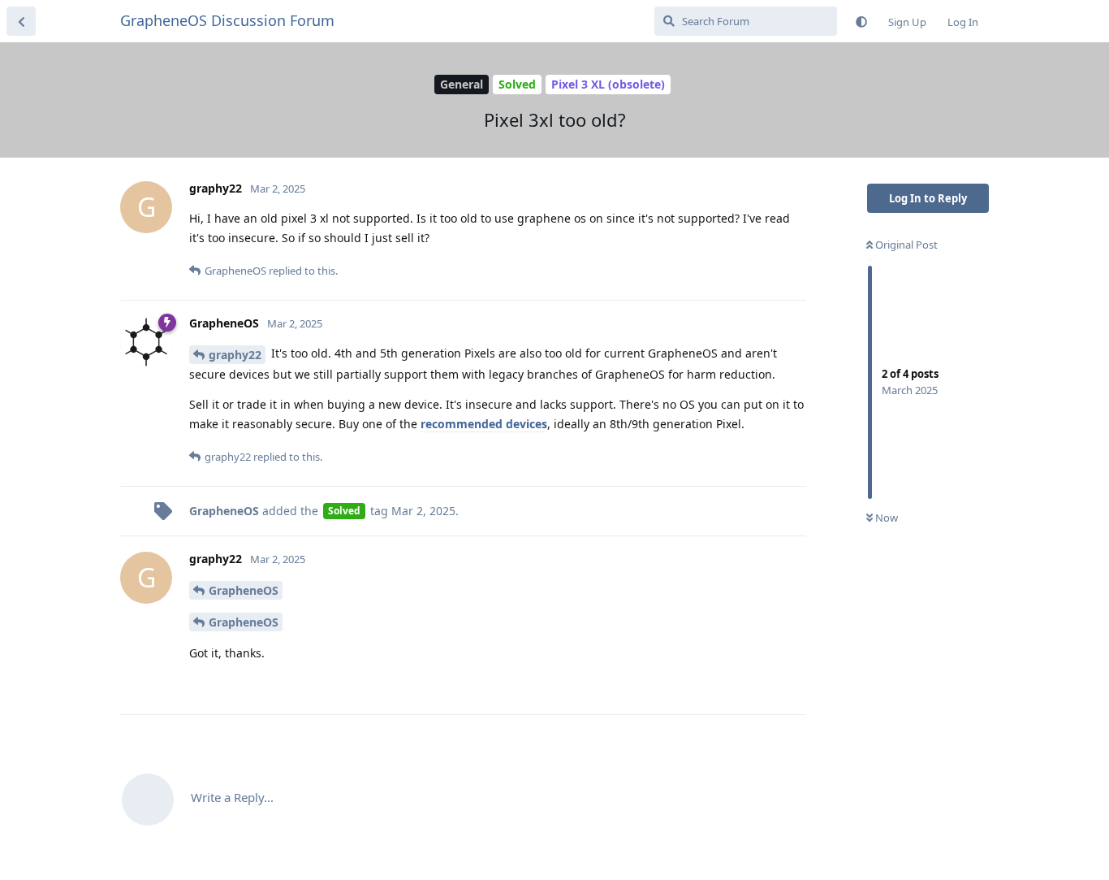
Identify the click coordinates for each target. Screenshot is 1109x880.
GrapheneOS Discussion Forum (227, 20)
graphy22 (235, 354)
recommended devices (484, 423)
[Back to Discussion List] (21, 21)
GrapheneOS (243, 590)
